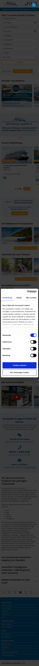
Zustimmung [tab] (7, 298)
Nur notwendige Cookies (19, 372)
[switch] (33, 342)
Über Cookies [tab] (31, 298)
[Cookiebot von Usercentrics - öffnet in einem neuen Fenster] (28, 291)
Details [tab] (19, 298)
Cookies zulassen (19, 365)
